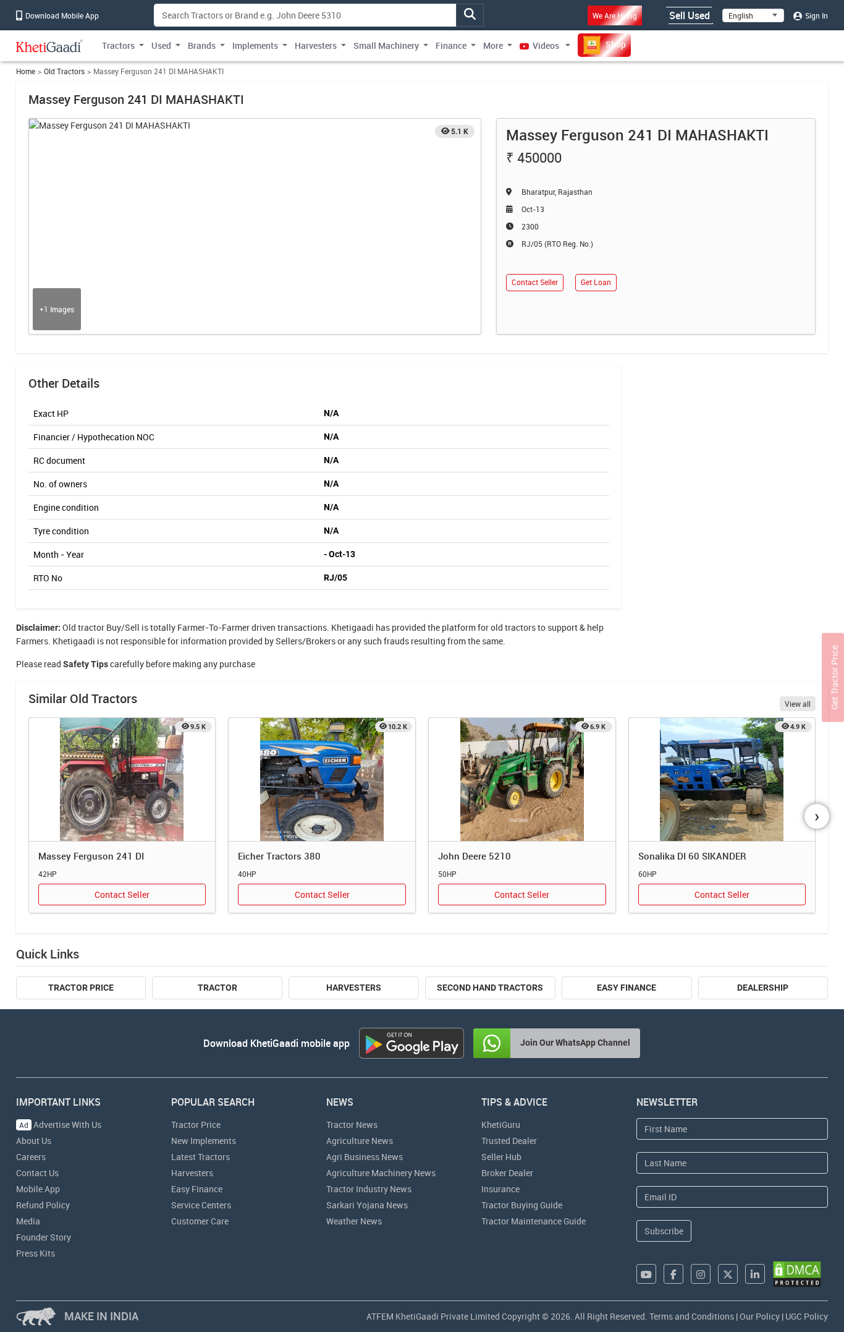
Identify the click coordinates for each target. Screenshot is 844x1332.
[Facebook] (673, 1274)
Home (25, 71)
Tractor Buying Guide (521, 1205)
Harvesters (353, 988)
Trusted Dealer (509, 1140)
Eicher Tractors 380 (279, 856)
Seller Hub (501, 1157)
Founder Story (43, 1237)
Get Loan (596, 282)
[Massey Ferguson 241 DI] (122, 780)
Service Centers (201, 1205)
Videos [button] (546, 45)
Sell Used (689, 15)
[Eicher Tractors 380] (322, 780)
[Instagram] (701, 1274)
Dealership (762, 988)
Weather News (354, 1221)
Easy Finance (626, 988)
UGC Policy (806, 1316)
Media (28, 1221)
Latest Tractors (200, 1157)
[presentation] (816, 816)
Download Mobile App (61, 15)
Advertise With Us (60, 1124)
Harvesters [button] (316, 45)
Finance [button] (451, 45)
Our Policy (760, 1316)
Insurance (500, 1189)
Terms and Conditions (691, 1316)
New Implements (203, 1140)
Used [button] (161, 45)
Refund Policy (43, 1205)
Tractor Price (81, 988)
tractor (91, 627)
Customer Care (200, 1221)
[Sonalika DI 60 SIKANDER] (722, 780)
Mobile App (38, 1189)
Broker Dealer (507, 1173)
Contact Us (37, 1173)
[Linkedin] (755, 1274)
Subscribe (663, 1231)
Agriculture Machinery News (381, 1173)
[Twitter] (728, 1274)
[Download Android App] (411, 1043)
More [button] (493, 45)
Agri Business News (364, 1157)
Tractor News (352, 1124)
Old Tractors (64, 71)
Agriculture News (359, 1140)
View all (798, 704)
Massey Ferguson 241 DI (91, 856)
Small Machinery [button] (386, 45)
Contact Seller (535, 282)
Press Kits (35, 1253)
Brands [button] (202, 45)
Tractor (217, 988)
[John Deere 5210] (522, 780)
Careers (31, 1157)
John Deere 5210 (474, 856)
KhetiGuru (500, 1124)
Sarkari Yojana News (367, 1205)
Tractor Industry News (368, 1189)
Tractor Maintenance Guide (533, 1221)
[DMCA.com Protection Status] (797, 1274)
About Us (33, 1140)
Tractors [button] (118, 45)
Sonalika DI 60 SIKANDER (692, 856)
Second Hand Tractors (490, 988)
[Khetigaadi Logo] (49, 45)
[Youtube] (646, 1274)
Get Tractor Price (834, 678)
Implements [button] (255, 45)
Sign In (815, 15)
